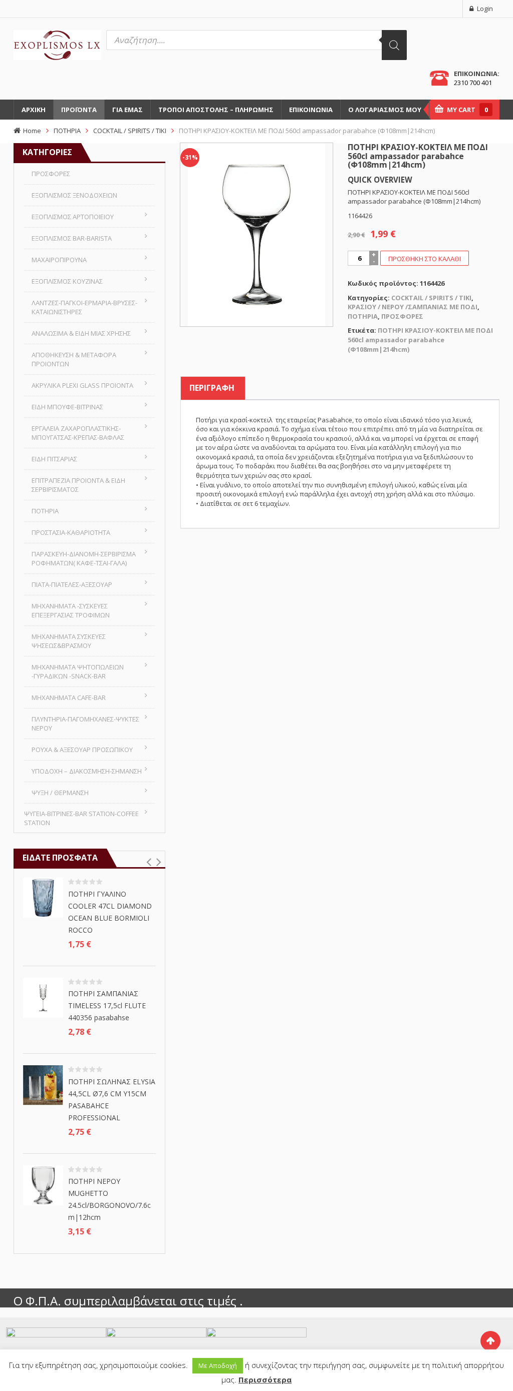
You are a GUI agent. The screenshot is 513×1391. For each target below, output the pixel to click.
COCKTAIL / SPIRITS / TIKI (129, 130)
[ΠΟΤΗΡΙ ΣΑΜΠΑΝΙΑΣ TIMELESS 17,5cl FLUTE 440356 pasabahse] (43, 996)
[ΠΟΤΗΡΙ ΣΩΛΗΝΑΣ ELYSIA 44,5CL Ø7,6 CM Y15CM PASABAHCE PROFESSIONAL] (43, 1084)
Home (32, 130)
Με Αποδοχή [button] (217, 1365)
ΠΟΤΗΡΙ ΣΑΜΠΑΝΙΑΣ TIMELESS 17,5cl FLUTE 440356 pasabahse (107, 1005)
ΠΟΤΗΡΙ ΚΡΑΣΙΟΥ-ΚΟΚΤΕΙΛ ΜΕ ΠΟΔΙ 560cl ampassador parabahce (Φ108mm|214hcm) (420, 339)
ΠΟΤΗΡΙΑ (67, 130)
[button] (148, 862)
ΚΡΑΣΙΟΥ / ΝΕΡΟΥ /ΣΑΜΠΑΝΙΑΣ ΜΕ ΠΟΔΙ (412, 306)
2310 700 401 (473, 82)
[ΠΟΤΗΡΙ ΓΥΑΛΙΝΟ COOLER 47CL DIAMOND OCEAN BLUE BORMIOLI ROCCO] (43, 897)
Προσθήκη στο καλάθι (424, 258)
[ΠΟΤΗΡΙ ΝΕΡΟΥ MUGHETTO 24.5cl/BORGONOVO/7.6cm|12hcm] (43, 1184)
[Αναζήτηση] (394, 45)
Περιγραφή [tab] (211, 387)
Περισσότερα (265, 1379)
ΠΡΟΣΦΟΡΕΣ (402, 316)
